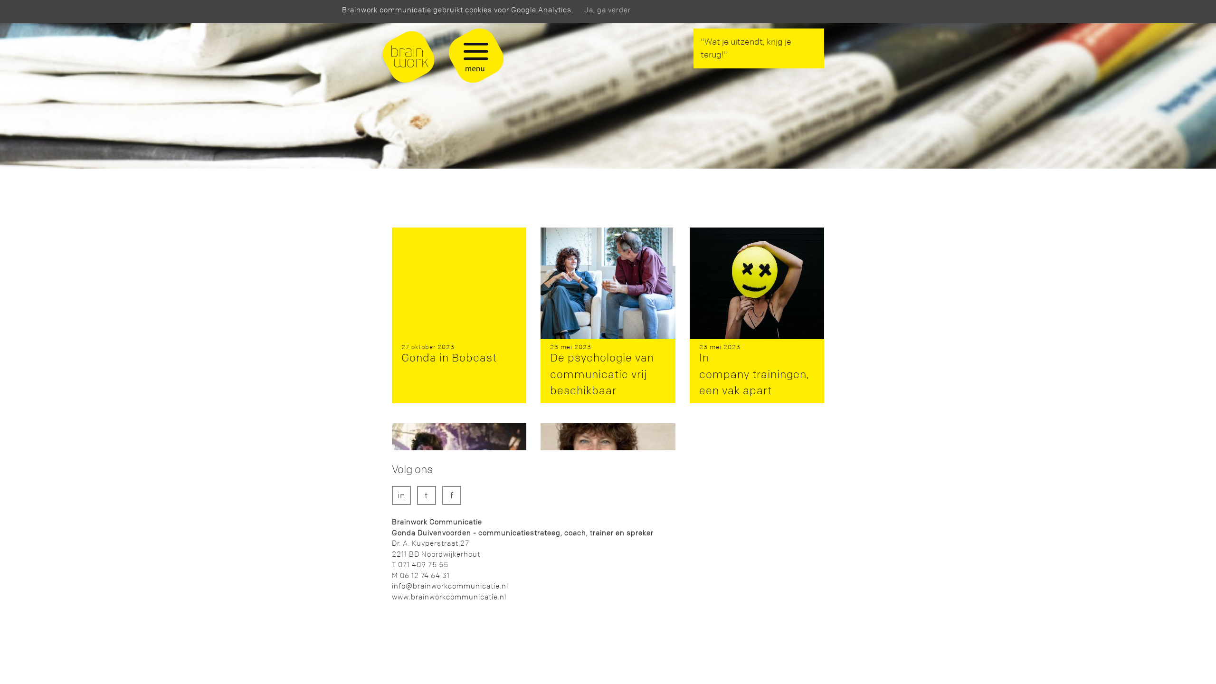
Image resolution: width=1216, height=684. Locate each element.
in (401, 495)
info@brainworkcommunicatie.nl (450, 586)
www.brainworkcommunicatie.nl (449, 597)
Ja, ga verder (607, 10)
